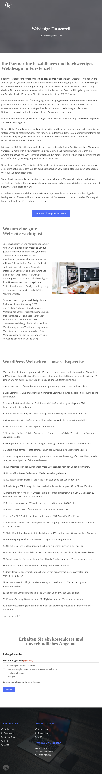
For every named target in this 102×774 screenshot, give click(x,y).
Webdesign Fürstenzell (53, 35)
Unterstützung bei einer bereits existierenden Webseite (32, 669)
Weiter (8, 689)
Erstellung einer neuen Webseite (21, 665)
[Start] (41, 35)
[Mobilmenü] (95, 5)
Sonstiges (11, 676)
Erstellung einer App (16, 673)
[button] (6, 768)
